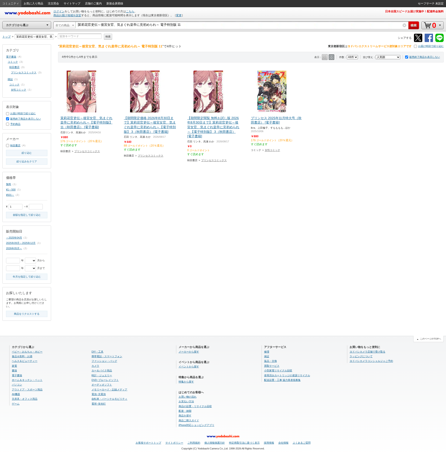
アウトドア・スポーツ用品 (27, 389)
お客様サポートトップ (148, 442)
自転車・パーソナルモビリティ (109, 398)
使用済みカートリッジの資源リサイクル (287, 375)
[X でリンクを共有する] (418, 41)
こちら (130, 11)
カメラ (95, 365)
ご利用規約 (193, 442)
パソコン (17, 384)
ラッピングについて (361, 356)
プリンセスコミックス (87, 151)
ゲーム (16, 403)
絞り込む (27, 152)
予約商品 (15, 124)
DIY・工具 (97, 351)
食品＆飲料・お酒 (22, 356)
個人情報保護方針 (214, 442)
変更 (179, 15)
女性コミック (272, 150)
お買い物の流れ (188, 396)
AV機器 (16, 394)
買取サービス (271, 365)
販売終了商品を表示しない (424, 57)
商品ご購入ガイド (189, 420)
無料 (8, 184)
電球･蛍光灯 (99, 403)
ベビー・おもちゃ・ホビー (27, 351)
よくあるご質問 (302, 442)
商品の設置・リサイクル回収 (195, 406)
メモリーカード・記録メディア (109, 389)
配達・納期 (185, 410)
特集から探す (186, 381)
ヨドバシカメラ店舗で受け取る (367, 351)
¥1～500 (11, 189)
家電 (14, 365)
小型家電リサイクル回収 (278, 370)
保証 (266, 356)
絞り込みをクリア (26, 161)
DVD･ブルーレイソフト (105, 380)
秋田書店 (14, 67)
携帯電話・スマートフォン (107, 356)
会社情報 (283, 442)
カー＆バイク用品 (102, 370)
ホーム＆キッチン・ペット (27, 380)
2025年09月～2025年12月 (21, 243)
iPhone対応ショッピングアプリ (196, 425)
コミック (13, 61)
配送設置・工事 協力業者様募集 (282, 380)
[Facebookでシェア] (429, 41)
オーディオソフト (102, 384)
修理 (266, 351)
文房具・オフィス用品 (24, 398)
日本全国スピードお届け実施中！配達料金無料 (414, 11)
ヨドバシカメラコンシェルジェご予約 (371, 361)
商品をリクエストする (26, 313)
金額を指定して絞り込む (27, 214)
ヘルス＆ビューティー (24, 361)
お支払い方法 (186, 401)
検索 (108, 36)
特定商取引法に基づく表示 (244, 442)
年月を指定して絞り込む (27, 276)
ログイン (59, 11)
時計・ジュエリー (102, 375)
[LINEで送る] (439, 41)
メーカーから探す (189, 351)
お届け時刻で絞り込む (431, 46)
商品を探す (185, 415)
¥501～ (10, 194)
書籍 (14, 370)
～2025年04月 (14, 237)
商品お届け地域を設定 (67, 15)
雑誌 (10, 79)
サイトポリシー (174, 442)
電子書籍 (11, 56)
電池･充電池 (99, 394)
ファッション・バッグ (104, 361)
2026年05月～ (14, 248)
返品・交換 (270, 361)
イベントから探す (189, 366)
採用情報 (269, 442)
